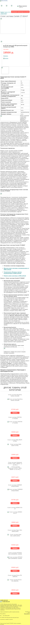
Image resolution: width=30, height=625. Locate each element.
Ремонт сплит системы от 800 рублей (15, 275)
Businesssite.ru (27, 613)
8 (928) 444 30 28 (4, 600)
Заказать (5, 56)
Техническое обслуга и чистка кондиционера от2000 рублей (13, 272)
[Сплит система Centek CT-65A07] (12, 33)
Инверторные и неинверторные (3, 13)
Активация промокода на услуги (20, 11)
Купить (15, 412)
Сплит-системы (8, 11)
